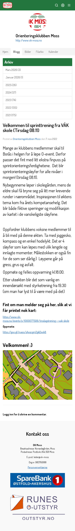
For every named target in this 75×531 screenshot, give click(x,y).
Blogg (16, 51)
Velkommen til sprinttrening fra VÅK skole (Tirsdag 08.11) (36, 127)
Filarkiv (40, 51)
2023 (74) (11, 100)
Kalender (53, 51)
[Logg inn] (63, 5)
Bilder (28, 51)
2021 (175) (11, 115)
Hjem (5, 51)
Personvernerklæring (37, 467)
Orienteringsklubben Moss (27, 139)
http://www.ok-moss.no (29, 40)
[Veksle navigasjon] (69, 5)
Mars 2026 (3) (13, 70)
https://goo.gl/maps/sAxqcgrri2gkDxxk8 (24, 332)
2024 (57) (11, 92)
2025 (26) (11, 85)
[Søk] (56, 5)
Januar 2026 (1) (14, 77)
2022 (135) (11, 107)
